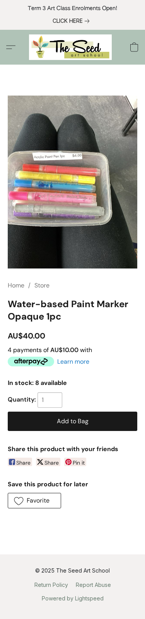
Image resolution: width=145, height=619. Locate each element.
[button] (72, 47)
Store (41, 285)
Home (16, 285)
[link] (72, 21)
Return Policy (51, 584)
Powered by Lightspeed (73, 598)
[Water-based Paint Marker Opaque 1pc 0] (72, 182)
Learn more (73, 361)
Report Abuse (93, 584)
